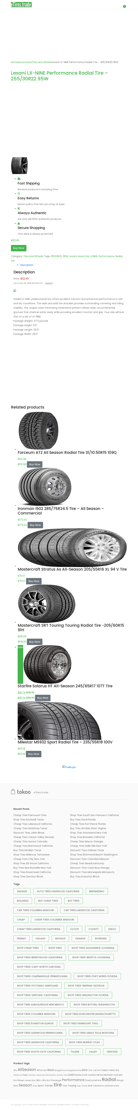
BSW (85, 1070)
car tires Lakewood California (84, 910)
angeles (22, 891)
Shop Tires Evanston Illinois (35, 1023)
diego (112, 929)
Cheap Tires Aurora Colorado (30, 841)
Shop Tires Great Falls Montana (93, 1033)
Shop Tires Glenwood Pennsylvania (40, 1033)
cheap (21, 919)
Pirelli (88, 1080)
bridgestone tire (73, 1070)
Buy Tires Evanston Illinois (84, 876)
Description (26, 265)
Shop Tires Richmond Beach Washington (94, 854)
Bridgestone (60, 1070)
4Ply (15, 1070)
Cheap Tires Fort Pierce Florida (88, 824)
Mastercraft (80, 1074)
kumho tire (62, 1075)
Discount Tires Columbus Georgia (90, 867)
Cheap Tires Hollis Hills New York (88, 846)
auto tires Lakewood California (58, 891)
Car (90, 1070)
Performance (106, 256)
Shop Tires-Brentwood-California (39, 957)
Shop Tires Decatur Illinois (28, 876)
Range (120, 1080)
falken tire (114, 1070)
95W (65, 256)
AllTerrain (42, 1070)
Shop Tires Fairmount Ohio (80, 1023)
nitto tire (46, 1080)
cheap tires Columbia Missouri (54, 919)
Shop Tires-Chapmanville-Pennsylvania (42, 976)
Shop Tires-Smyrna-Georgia (86, 985)
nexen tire (30, 1080)
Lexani (73, 256)
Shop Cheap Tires (28, 948)
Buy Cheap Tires (48, 900)
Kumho (52, 1075)
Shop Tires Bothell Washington (94, 1004)
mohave (60, 938)
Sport (41, 1085)
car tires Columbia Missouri (35, 910)
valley (93, 1051)
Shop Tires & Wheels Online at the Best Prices (49, 1104)
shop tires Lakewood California (38, 1042)
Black (50, 1070)
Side (35, 1085)
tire (13, 260)
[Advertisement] (69, 34)
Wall (90, 1085)
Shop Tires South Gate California (39, 1051)
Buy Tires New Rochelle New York (32, 867)
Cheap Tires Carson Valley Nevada (33, 837)
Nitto (38, 1080)
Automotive (25, 62)
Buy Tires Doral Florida (83, 819)
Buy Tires (73, 900)
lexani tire (83, 256)
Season (25, 1085)
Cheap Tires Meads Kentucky (87, 863)
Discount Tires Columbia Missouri (89, 859)
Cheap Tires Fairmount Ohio (30, 815)
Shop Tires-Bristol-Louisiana (91, 957)
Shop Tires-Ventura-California (37, 995)
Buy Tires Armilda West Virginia (88, 828)
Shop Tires (55, 948)
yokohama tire (112, 1085)
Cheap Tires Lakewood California (32, 824)
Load (71, 1074)
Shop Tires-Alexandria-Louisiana (93, 948)
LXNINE (93, 256)
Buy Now (18, 248)
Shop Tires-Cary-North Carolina (39, 966)
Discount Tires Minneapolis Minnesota (92, 872)
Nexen (21, 1080)
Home (14, 62)
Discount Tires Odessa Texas (87, 850)
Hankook (17, 1075)
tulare (75, 1051)
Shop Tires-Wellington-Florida (88, 995)
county (94, 929)
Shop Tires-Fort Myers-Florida (97, 976)
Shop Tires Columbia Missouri (36, 1014)
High (25, 1074)
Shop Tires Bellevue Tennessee (31, 854)
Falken (104, 1070)
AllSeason (27, 1069)
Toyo (79, 1086)
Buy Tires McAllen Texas (27, 850)
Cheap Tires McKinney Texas (30, 828)
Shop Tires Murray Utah (84, 1042)
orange (80, 938)
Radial (118, 256)
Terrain (49, 1085)
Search (108, 4)
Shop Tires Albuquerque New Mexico (40, 1004)
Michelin (108, 1074)
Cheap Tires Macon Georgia (86, 841)
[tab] (72, 265)
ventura (112, 1051)
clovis (74, 929)
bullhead (22, 900)
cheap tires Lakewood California (38, 929)
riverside (101, 938)
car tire (97, 1070)
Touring (72, 1085)
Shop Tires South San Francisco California (94, 815)
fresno (21, 938)
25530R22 (56, 256)
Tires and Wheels (42, 62)
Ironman (32, 1075)
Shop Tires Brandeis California (87, 837)
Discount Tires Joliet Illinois (28, 832)
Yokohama (98, 1085)
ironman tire (43, 1075)
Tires (64, 1085)
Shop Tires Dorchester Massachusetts (90, 1014)
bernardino (96, 891)
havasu (40, 938)
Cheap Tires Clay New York (29, 859)
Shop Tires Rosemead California (32, 872)
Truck (84, 1085)
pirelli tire (96, 1080)
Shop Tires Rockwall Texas (28, 819)
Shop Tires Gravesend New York (88, 832)
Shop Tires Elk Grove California (31, 863)
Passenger (56, 1080)
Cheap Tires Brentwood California (33, 846)
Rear (15, 1085)
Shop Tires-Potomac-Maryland (37, 985)
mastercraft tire (95, 1074)
